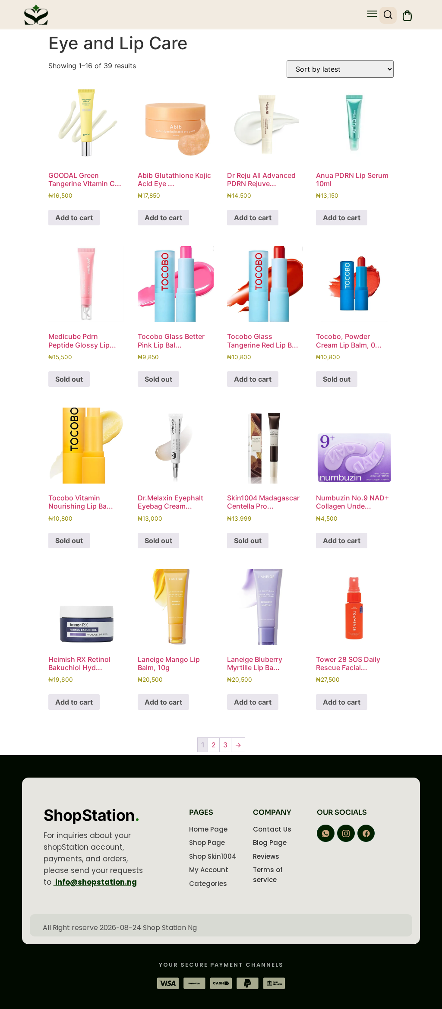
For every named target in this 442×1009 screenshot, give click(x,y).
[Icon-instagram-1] (346, 833)
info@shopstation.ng (95, 882)
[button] (372, 14)
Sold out (69, 379)
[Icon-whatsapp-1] (326, 833)
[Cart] (407, 15)
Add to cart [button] (74, 217)
